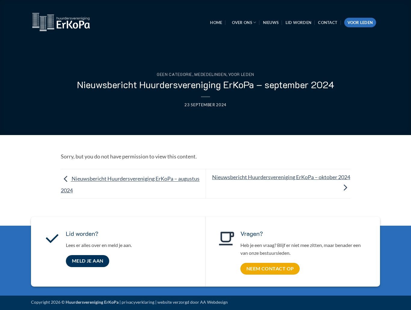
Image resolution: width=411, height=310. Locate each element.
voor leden (241, 74)
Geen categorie (174, 74)
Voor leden (360, 22)
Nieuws (271, 22)
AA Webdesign (214, 302)
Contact (327, 22)
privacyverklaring (138, 302)
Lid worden (299, 22)
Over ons (242, 22)
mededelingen (210, 74)
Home (216, 22)
